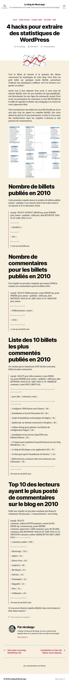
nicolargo (22, 47)
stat (21, 617)
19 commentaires (49, 47)
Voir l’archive (22, 637)
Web (54, 20)
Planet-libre (37, 20)
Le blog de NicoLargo (34, 4)
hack (12, 617)
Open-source (24, 20)
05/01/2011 (34, 47)
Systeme (47, 20)
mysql (17, 617)
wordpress (26, 617)
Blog (15, 20)
